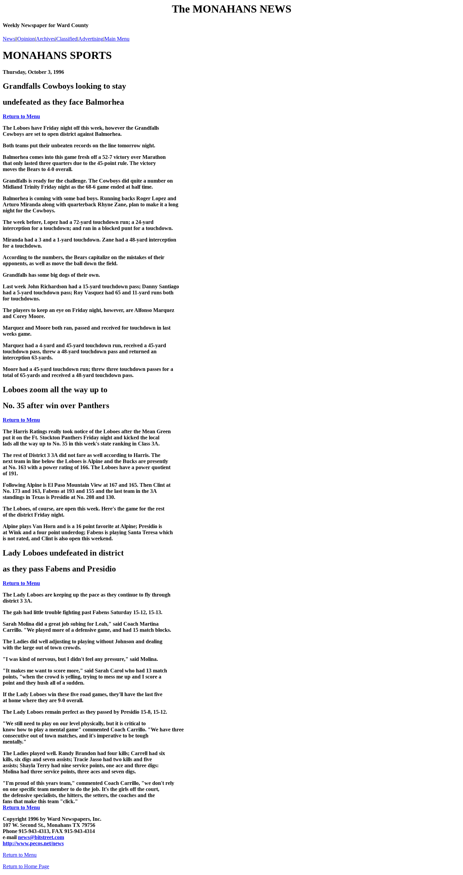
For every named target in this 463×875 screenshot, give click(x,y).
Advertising (90, 39)
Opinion (26, 39)
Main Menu (116, 39)
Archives (45, 39)
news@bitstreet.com (41, 837)
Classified (66, 39)
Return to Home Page (26, 866)
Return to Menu (21, 116)
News (9, 39)
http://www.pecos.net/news (33, 843)
